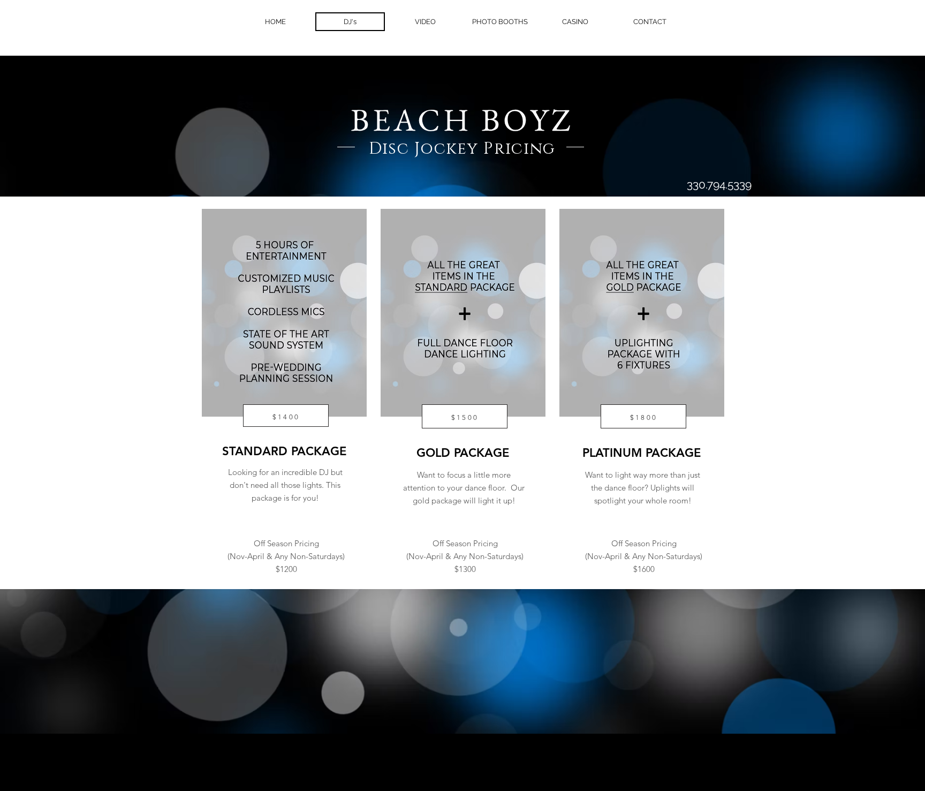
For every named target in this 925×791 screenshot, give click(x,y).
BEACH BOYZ (462, 119)
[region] (283, 367)
